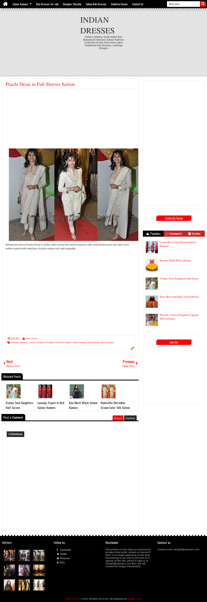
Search (203, 4)
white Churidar (107, 342)
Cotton (32, 342)
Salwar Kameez (20, 4)
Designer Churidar (72, 4)
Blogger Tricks (135, 599)
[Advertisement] (103, 61)
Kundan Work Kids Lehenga (175, 260)
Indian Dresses (97, 25)
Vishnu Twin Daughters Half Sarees (179, 278)
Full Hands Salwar (63, 342)
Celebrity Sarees (119, 4)
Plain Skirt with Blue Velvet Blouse (179, 296)
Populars (155, 233)
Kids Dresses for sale (47, 4)
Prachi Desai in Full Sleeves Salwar (40, 84)
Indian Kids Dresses (96, 4)
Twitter (63, 554)
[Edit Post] (131, 349)
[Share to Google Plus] (13, 558)
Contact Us (137, 4)
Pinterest (65, 558)
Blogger (118, 418)
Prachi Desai (93, 342)
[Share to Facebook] (5, 558)
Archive (196, 233)
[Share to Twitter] (9, 558)
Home (5, 4)
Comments (176, 233)
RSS (62, 562)
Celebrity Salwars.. (19, 342)
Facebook (130, 418)
